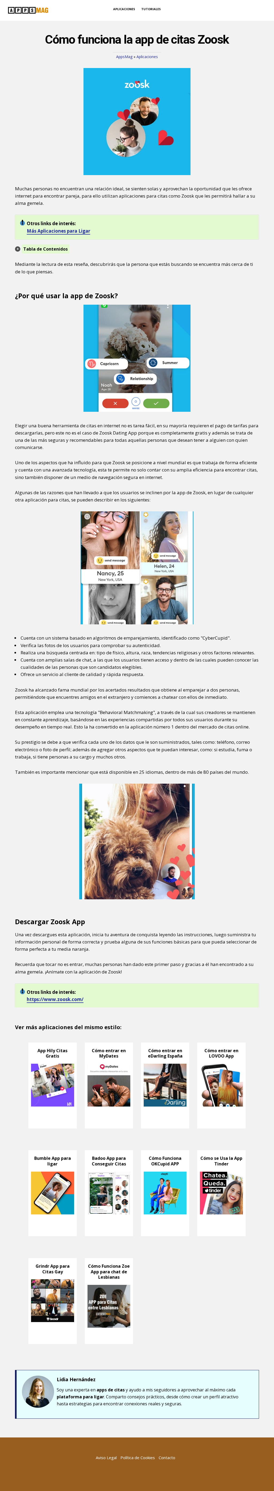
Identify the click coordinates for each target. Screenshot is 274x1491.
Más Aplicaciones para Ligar (58, 231)
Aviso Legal (106, 1457)
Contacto (167, 1457)
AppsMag (124, 56)
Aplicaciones (147, 56)
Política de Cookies (137, 1457)
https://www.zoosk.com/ (55, 999)
